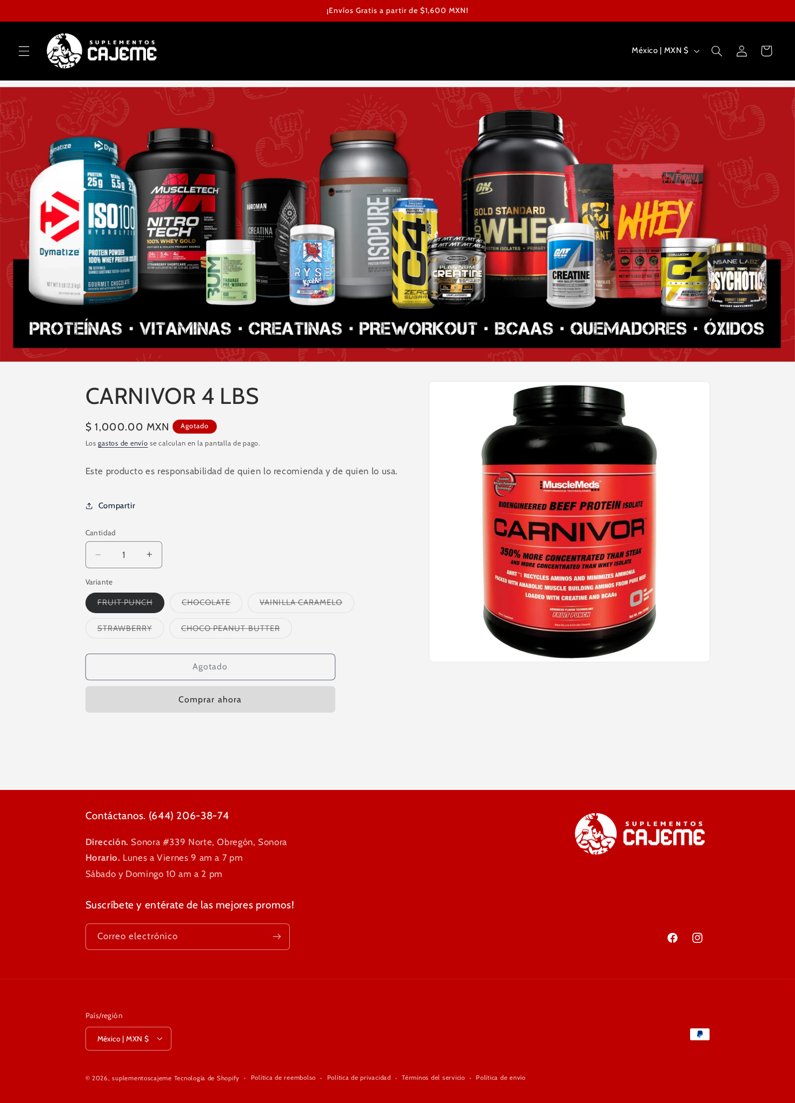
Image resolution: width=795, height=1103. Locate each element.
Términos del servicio (433, 1077)
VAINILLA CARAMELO (307, 605)
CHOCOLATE (212, 605)
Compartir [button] (117, 505)
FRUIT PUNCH (131, 605)
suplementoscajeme (142, 1077)
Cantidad (100, 532)
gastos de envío (123, 443)
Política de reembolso (283, 1077)
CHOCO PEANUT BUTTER (236, 630)
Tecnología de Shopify (207, 1077)
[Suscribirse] (276, 936)
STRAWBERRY (130, 630)
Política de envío (501, 1077)
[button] (23, 50)
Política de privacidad (359, 1077)
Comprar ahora (210, 699)
